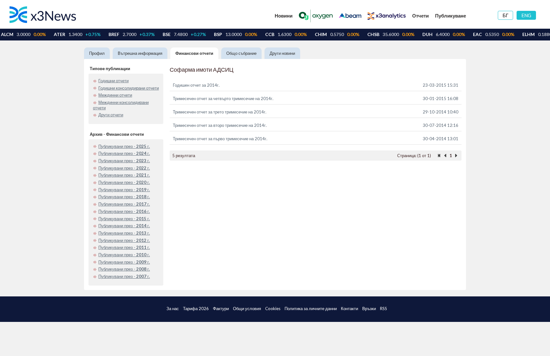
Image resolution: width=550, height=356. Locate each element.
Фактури (221, 308)
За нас (172, 308)
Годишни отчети (113, 80)
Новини (284, 15)
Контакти (349, 308)
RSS (383, 308)
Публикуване (450, 15)
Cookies (272, 308)
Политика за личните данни (311, 308)
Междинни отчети (115, 95)
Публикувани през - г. (124, 146)
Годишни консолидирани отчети (128, 88)
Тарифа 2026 (196, 308)
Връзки (369, 308)
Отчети (420, 15)
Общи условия (247, 308)
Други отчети (110, 114)
